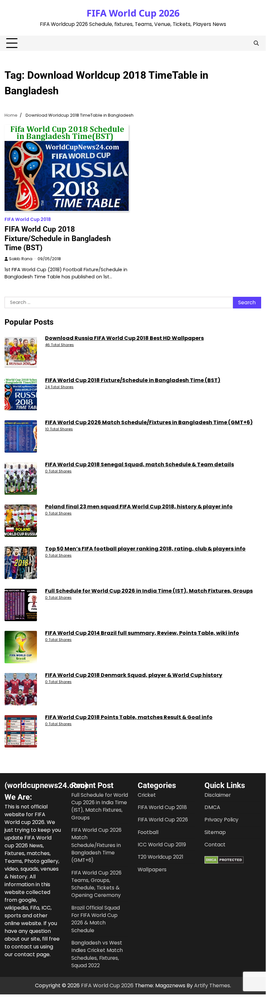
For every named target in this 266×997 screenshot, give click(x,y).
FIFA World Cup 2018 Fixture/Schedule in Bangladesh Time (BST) (58, 238)
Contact (215, 844)
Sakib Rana (20, 258)
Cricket (147, 795)
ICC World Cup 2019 (162, 844)
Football (148, 832)
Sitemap (215, 832)
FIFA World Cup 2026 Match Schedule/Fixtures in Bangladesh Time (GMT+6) (96, 845)
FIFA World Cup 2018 (28, 219)
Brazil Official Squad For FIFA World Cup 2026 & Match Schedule (95, 919)
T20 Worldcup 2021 (160, 856)
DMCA (212, 807)
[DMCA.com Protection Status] (224, 862)
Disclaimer (217, 795)
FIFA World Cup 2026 (133, 12)
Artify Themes (212, 985)
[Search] (256, 43)
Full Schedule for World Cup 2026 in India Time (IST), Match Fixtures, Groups (99, 806)
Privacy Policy (221, 819)
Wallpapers (152, 869)
